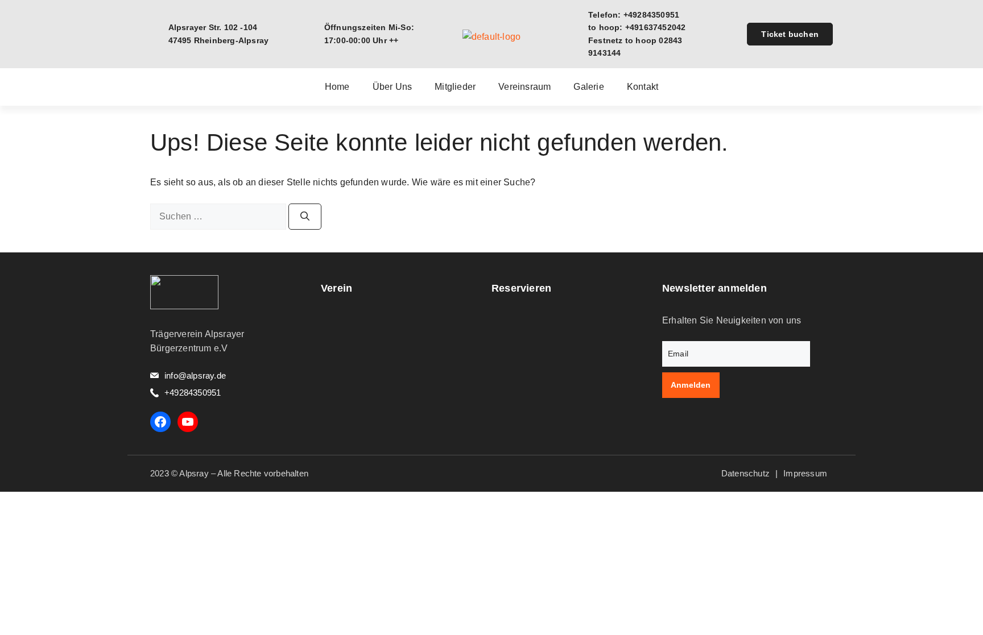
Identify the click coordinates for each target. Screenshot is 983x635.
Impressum (805, 473)
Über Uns (392, 87)
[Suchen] (304, 217)
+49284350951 (192, 392)
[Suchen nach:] (219, 216)
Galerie (588, 87)
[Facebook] (160, 422)
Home (337, 87)
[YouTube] (187, 422)
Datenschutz (745, 473)
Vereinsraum (524, 87)
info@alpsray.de (195, 375)
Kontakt (642, 87)
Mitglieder (455, 87)
